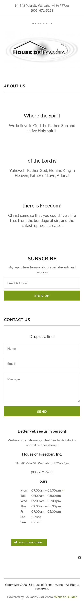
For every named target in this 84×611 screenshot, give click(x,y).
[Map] (42, 549)
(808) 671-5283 (42, 10)
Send (42, 411)
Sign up (42, 295)
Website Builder (65, 597)
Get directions (31, 542)
